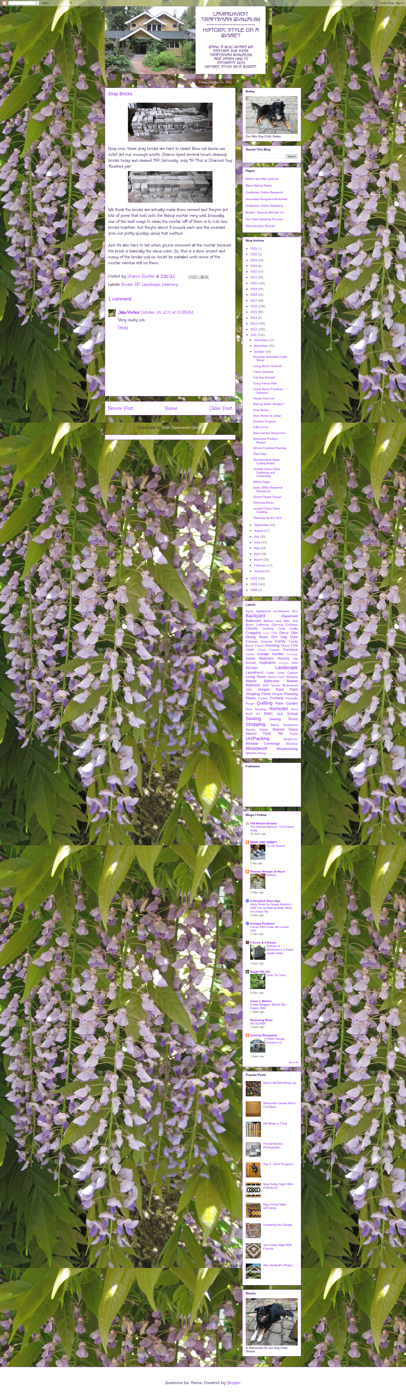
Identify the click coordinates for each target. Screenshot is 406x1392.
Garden (278, 654)
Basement (290, 616)
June (257, 542)
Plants (251, 698)
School (292, 714)
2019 (254, 289)
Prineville (292, 698)
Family (280, 641)
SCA (280, 714)
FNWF (250, 650)
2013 (254, 323)
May (257, 548)
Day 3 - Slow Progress (278, 1164)
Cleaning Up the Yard (267, 517)
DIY (137, 284)
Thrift (267, 734)
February (260, 565)
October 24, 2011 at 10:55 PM (167, 312)
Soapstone (290, 725)
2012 (254, 329)
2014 (254, 318)
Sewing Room (283, 719)
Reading (260, 709)
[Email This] (190, 277)
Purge (250, 703)
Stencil (251, 734)
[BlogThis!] (194, 277)
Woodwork (256, 748)
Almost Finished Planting (269, 448)
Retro (294, 709)
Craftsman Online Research (264, 192)
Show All (293, 1062)
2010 (254, 578)
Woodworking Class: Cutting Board (266, 461)
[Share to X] (198, 277)
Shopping (255, 724)
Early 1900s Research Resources (268, 489)
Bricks (127, 284)
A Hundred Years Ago (265, 901)
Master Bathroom (262, 681)
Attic (295, 611)
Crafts (294, 628)
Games (250, 654)
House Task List (263, 398)
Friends (274, 650)
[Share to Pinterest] (206, 277)
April (257, 554)
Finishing (272, 645)
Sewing (253, 718)
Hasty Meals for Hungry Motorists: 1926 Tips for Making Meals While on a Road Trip (271, 908)
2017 (254, 300)
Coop (281, 628)
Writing (262, 753)
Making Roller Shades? (268, 404)
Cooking (267, 628)
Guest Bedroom (259, 658)
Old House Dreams (263, 823)
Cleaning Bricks (263, 502)
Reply (123, 327)
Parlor (266, 694)
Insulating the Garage (277, 1224)
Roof (249, 714)
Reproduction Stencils (260, 226)
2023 (254, 266)
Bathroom (253, 621)
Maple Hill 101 (260, 971)
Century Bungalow (263, 1035)
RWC (268, 714)
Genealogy (292, 654)
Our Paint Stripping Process (264, 219)
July (257, 536)
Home (171, 408)
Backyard (255, 615)
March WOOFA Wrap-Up (279, 1083)
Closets (252, 628)
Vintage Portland (262, 923)
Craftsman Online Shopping (264, 205)
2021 (254, 277)
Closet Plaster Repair (267, 497)
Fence (259, 645)
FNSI (294, 645)
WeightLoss (290, 739)
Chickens (291, 624)
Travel (293, 733)
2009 (254, 584)
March (258, 559)
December (261, 340)
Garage (263, 654)
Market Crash (276, 677)
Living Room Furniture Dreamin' (268, 390)
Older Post (220, 408)
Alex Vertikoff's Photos (278, 1265)
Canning (277, 624)
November (261, 345)
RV (258, 714)
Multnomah (290, 685)
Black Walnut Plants (259, 185)
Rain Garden (287, 703)
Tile (280, 734)
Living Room (256, 677)
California (262, 624)
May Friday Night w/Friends (274, 1206)
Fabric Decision (263, 371)
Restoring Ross (261, 1020)
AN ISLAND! (258, 1023)
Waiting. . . (273, 875)
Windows (292, 743)
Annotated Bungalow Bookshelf (266, 199)
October (260, 351)
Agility (249, 611)
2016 (254, 306)
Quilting (264, 703)
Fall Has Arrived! (264, 377)
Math (266, 685)
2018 (254, 294)
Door (294, 637)
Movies (275, 685)
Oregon (264, 689)
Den (294, 633)
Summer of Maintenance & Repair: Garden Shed (280, 949)
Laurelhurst (254, 673)
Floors (285, 645)
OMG (249, 689)
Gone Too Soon (275, 975)
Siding (274, 725)
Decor (284, 633)
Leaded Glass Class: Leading (267, 510)
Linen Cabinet (287, 672)
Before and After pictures (262, 178)
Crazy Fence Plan (265, 383)
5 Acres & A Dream (263, 942)
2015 (254, 312)
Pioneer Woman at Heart (267, 871)
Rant (249, 709)
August (259, 530)
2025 (254, 254)
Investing (283, 663)
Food (261, 650)
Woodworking (287, 749)
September (262, 525)
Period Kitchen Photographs (273, 1145)
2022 (254, 271)
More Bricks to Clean (267, 415)
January (260, 571)
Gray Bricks (261, 410)
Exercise (266, 641)
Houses (283, 658)
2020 (254, 283)
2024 (254, 260)
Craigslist (253, 633)
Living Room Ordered (267, 366)
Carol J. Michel (261, 1001)
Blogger (233, 1382)
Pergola (277, 694)
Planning (291, 694)
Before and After (277, 621)
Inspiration (267, 663)
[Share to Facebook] (202, 277)
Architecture (281, 611)
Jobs (294, 662)
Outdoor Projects (264, 421)
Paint (280, 689)
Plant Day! (260, 453)
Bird (295, 621)
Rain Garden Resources (269, 433)
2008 (254, 589)
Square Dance (257, 729)
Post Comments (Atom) (183, 427)
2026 (254, 248)
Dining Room (257, 637)
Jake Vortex (128, 312)
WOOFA (251, 753)
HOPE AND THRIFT (263, 842)
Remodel (278, 708)
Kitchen (252, 668)
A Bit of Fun (261, 427)
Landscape (151, 284)
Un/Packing (257, 738)
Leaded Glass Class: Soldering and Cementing (267, 472)
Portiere (263, 698)
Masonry (170, 284)
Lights (270, 672)
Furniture (291, 650)
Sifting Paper (261, 482)
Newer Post (120, 408)
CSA (274, 633)
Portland (276, 698)
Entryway (252, 641)
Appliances (263, 611)
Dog (284, 637)
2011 (254, 335)
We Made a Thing (275, 1123)
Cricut (266, 633)
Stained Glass (285, 729)
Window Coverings (263, 744)
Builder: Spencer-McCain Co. (265, 212)
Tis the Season (275, 845)
